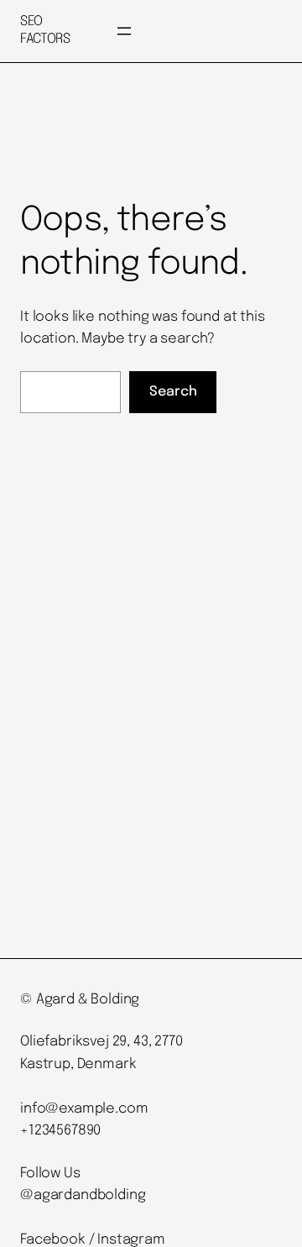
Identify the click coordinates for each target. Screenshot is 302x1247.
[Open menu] (124, 31)
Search (173, 392)
